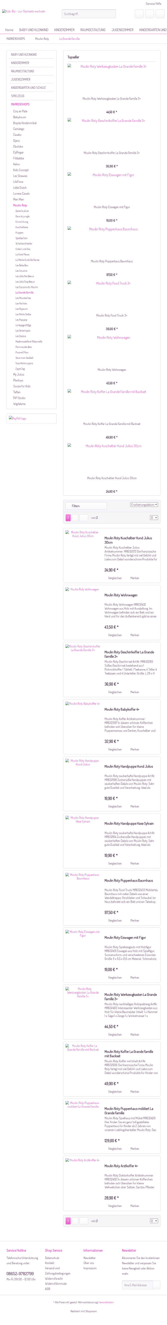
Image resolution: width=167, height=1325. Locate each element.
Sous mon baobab (24, 357)
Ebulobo (18, 146)
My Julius (18, 374)
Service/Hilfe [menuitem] (153, 3)
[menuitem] (89, 13)
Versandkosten (106, 1302)
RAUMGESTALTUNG (22, 71)
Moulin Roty (20, 205)
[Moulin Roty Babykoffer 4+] (82, 727)
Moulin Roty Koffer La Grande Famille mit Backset (111, 424)
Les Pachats (21, 303)
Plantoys (18, 380)
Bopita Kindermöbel (25, 123)
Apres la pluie (22, 210)
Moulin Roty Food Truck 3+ (111, 315)
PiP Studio (19, 398)
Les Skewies (20, 176)
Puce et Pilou (21, 352)
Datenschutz (52, 1258)
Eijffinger (18, 152)
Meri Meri (18, 199)
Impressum (90, 1268)
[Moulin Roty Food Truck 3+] (112, 296)
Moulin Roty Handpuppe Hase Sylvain (129, 823)
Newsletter (90, 1258)
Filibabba (18, 158)
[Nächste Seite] (75, 517)
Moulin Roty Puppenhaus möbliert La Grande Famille (129, 1110)
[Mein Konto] (149, 13)
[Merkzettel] (139, 13)
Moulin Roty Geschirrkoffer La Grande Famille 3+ (112, 153)
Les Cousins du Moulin (26, 287)
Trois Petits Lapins (24, 363)
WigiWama (19, 404)
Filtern (75, 506)
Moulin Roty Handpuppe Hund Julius (129, 766)
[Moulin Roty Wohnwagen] (112, 350)
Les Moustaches (23, 298)
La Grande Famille (24, 292)
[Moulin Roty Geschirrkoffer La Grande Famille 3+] (112, 133)
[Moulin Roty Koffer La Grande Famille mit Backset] (112, 404)
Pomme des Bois (23, 347)
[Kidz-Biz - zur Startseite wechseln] (23, 16)
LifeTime (18, 182)
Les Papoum (21, 308)
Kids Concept (20, 170)
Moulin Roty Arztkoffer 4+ (121, 1166)
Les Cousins (21, 270)
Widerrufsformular (56, 1283)
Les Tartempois (22, 330)
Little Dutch (20, 187)
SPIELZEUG (17, 96)
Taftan (16, 392)
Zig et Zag (20, 368)
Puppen (19, 232)
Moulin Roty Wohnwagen (112, 369)
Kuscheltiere (21, 227)
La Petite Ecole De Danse (27, 259)
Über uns (89, 1263)
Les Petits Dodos (23, 314)
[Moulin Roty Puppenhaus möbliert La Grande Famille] (82, 1126)
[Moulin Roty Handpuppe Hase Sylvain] (82, 841)
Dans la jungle (22, 216)
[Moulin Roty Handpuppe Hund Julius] (82, 784)
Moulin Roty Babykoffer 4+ (122, 709)
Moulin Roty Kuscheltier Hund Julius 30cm (112, 478)
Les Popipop (21, 319)
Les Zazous (20, 336)
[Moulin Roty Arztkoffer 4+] (82, 1183)
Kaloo (16, 164)
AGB (47, 1289)
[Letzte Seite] (83, 517)
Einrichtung (21, 221)
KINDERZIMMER (20, 63)
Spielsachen (21, 238)
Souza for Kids (21, 386)
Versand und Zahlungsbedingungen (57, 1270)
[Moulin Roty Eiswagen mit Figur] (112, 187)
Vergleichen (115, 578)
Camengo (18, 129)
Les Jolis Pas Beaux (24, 276)
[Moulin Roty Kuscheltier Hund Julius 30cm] (112, 458)
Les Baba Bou (21, 265)
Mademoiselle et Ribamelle (28, 341)
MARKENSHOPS (20, 104)
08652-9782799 (20, 1273)
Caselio (17, 135)
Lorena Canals (21, 193)
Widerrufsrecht (54, 1278)
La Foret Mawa (22, 254)
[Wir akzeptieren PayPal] (31, 418)
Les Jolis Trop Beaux (25, 281)
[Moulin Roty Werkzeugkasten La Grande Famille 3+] (112, 79)
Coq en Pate (20, 111)
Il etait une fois (22, 249)
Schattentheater (23, 243)
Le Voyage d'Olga (23, 325)
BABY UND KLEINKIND (24, 54)
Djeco (16, 140)
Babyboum (19, 117)
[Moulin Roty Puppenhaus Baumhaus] (112, 241)
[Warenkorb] (160, 13)
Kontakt (49, 1263)
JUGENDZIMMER (20, 79)
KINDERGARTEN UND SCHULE (28, 87)
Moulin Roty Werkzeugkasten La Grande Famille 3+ (112, 98)
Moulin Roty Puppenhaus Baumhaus (112, 261)
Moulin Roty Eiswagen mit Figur (112, 207)
